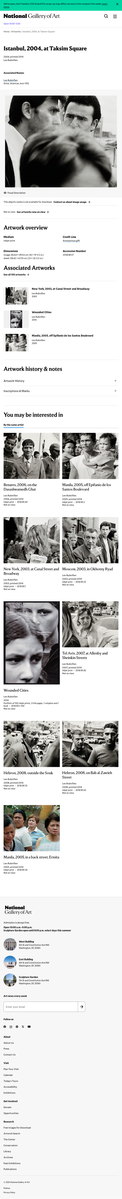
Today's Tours (11, 1080)
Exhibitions (9, 1092)
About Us (9, 1042)
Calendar (8, 1074)
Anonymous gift (71, 240)
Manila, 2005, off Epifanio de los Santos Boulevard (62, 335)
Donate (7, 1107)
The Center (9, 1139)
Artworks (16, 31)
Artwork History (14, 381)
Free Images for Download (17, 1127)
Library (7, 1151)
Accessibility (10, 1086)
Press (6, 1048)
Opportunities (11, 1113)
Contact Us (9, 1054)
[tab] (14, 425)
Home (7, 31)
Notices (7, 1188)
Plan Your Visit (11, 1069)
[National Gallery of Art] (61, 909)
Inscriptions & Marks (17, 391)
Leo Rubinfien (11, 80)
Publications (10, 1169)
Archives (8, 1157)
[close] (117, 4)
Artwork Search (12, 1133)
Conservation (11, 1145)
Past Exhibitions (12, 1163)
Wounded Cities (41, 312)
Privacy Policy (9, 1192)
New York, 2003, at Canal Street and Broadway (61, 289)
